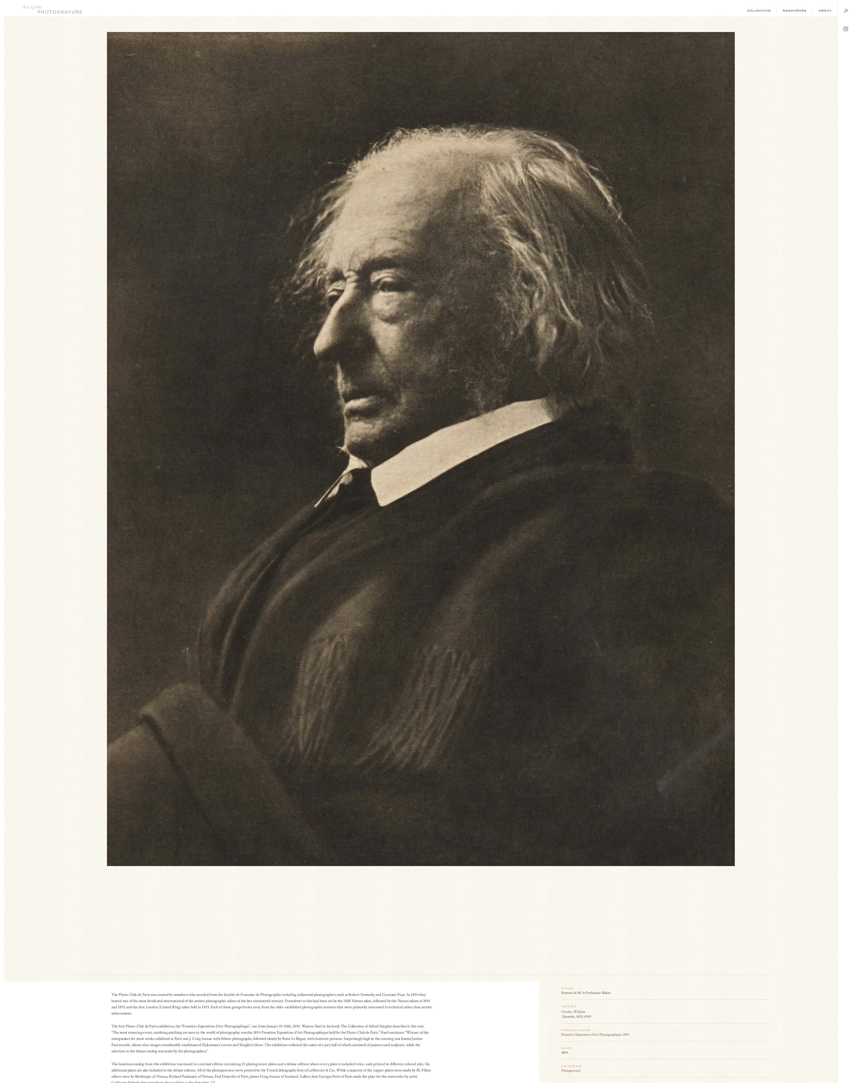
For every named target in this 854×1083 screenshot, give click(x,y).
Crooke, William (573, 1011)
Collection (759, 10)
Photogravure (571, 1070)
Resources (795, 10)
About (825, 10)
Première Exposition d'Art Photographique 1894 (595, 1034)
